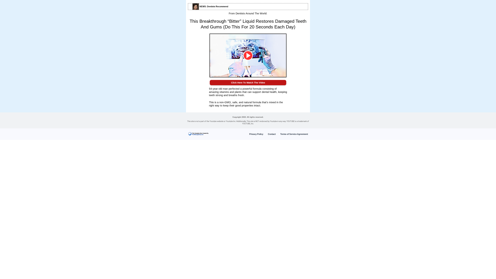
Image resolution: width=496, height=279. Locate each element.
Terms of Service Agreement (294, 134)
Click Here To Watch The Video (248, 82)
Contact (272, 134)
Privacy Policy (256, 134)
